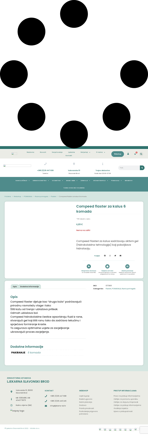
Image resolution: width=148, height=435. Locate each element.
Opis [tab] (15, 286)
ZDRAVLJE (84, 180)
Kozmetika (56, 180)
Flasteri (53, 196)
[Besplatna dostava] (89, 266)
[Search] (142, 167)
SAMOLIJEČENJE (21, 180)
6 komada (34, 352)
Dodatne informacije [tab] (29, 286)
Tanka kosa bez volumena (74, 188)
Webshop (17, 196)
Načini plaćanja (127, 271)
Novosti (43, 152)
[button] (141, 154)
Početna (8, 196)
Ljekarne (71, 152)
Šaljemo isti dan (107, 271)
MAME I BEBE (70, 180)
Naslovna (30, 152)
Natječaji (84, 152)
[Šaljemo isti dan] (107, 266)
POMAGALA (115, 180)
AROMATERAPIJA (99, 180)
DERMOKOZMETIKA (40, 180)
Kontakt (69, 156)
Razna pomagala (41, 196)
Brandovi (128, 180)
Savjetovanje (57, 152)
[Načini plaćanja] (127, 266)
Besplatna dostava (89, 271)
